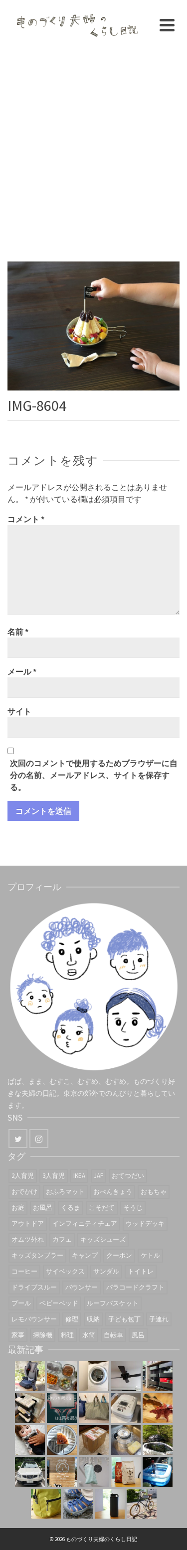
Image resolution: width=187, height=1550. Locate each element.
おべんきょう (112, 1191)
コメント (25, 519)
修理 (71, 1319)
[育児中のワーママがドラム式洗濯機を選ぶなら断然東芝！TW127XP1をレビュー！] (94, 1376)
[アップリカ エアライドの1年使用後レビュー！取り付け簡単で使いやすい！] (30, 1376)
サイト (19, 711)
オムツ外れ (27, 1239)
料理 (67, 1335)
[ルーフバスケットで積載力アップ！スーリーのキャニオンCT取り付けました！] (30, 1472)
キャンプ (85, 1255)
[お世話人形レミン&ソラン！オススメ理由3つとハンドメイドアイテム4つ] (30, 1440)
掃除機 (42, 1335)
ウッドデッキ (145, 1223)
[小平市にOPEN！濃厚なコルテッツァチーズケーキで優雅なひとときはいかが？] (62, 1440)
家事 (17, 1335)
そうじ (133, 1207)
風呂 (138, 1335)
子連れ (159, 1319)
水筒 (88, 1335)
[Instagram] (38, 1138)
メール (21, 671)
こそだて (102, 1207)
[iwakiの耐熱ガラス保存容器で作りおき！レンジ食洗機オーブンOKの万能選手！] (62, 1376)
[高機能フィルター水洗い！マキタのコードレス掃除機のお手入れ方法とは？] (94, 1472)
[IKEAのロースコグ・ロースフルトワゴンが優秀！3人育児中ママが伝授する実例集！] (158, 1376)
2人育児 (22, 1175)
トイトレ (141, 1271)
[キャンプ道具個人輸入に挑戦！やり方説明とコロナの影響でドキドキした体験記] (94, 1440)
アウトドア (27, 1223)
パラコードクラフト (135, 1287)
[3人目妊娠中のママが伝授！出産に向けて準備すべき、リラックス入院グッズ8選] (94, 1408)
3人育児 (53, 1175)
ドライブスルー (34, 1287)
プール (21, 1303)
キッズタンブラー (37, 1255)
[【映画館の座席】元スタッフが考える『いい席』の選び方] (62, 1408)
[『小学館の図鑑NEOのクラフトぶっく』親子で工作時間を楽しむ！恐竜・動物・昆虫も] (158, 1408)
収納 (93, 1319)
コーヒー (24, 1271)
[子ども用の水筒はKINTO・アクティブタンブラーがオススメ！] (110, 1504)
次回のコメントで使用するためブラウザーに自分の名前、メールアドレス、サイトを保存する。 (94, 775)
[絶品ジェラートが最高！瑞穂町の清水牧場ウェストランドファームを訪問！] (62, 1472)
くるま (70, 1207)
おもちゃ (154, 1191)
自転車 (113, 1335)
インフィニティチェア (84, 1223)
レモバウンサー (34, 1319)
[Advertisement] (93, 148)
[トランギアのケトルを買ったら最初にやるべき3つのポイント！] (126, 1440)
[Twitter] (17, 1138)
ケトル (150, 1255)
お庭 (17, 1207)
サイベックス (65, 1271)
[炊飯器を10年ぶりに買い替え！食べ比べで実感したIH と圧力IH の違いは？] (126, 1408)
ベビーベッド (58, 1303)
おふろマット (65, 1191)
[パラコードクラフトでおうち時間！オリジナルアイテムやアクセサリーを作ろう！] (46, 1504)
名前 (17, 632)
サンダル (106, 1271)
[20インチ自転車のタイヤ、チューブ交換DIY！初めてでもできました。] (142, 1504)
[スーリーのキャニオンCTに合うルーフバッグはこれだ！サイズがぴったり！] (158, 1440)
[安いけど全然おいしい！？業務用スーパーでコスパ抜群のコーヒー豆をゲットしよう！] (126, 1472)
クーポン (119, 1255)
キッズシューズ (103, 1239)
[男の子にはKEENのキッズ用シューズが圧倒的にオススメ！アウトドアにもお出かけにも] (78, 1504)
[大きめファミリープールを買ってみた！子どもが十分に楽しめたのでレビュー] (158, 1472)
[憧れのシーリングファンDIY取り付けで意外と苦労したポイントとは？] (126, 1376)
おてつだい (128, 1175)
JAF (98, 1175)
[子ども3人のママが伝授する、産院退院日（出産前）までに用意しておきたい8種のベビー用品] (30, 1408)
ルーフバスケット (113, 1303)
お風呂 (42, 1207)
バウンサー (81, 1287)
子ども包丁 (124, 1319)
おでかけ (24, 1191)
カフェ (62, 1239)
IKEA (79, 1175)
